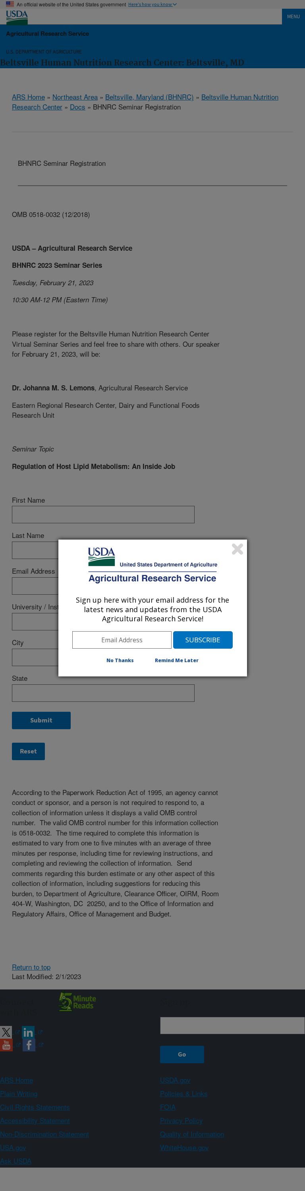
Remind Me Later (177, 660)
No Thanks (120, 660)
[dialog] (152, 608)
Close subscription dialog (237, 549)
